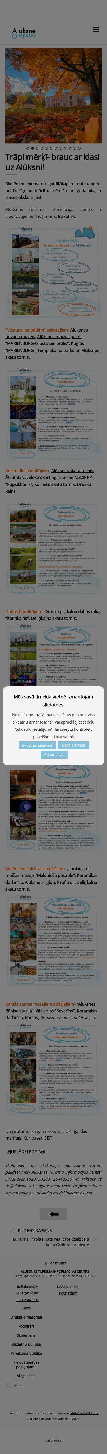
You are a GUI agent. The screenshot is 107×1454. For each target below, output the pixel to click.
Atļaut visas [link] (54, 754)
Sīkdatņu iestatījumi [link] (37, 745)
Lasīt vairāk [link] (64, 736)
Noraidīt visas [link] (74, 745)
